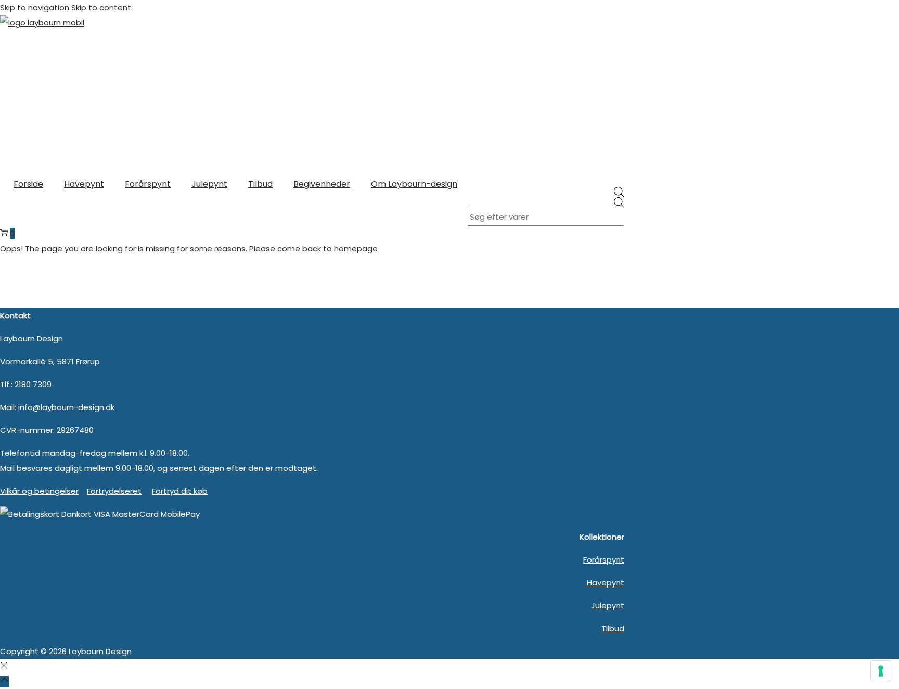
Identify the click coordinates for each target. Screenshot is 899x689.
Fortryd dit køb (180, 491)
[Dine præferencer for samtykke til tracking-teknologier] (881, 671)
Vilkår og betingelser (39, 491)
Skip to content (101, 7)
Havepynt (605, 582)
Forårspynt (603, 559)
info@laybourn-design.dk (66, 407)
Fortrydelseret (114, 491)
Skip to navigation (34, 7)
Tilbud (612, 628)
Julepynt (607, 605)
